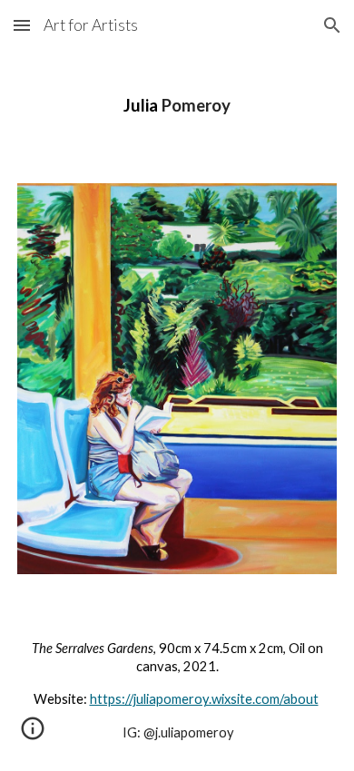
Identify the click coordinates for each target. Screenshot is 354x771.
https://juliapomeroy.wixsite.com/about (204, 699)
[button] (22, 25)
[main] (177, 106)
